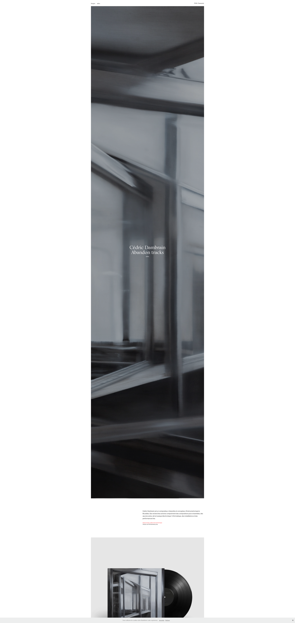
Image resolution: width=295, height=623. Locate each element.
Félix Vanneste (198, 3)
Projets (93, 3)
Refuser (167, 620)
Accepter (161, 620)
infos (98, 3)
